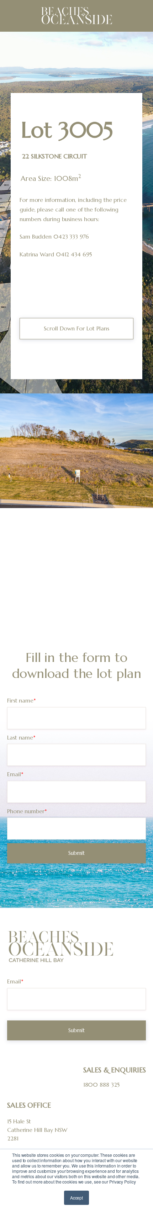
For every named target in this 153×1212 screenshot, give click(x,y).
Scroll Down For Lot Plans (76, 328)
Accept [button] (76, 1198)
